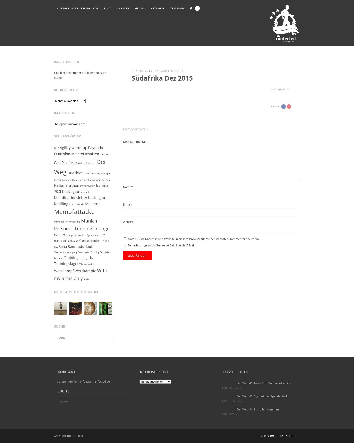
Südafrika (105, 252)
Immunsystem (87, 185)
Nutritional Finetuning (66, 240)
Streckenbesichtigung (65, 252)
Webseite (89, 264)
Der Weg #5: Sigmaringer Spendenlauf (262, 396)
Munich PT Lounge (64, 235)
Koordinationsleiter (70, 197)
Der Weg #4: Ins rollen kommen (258, 409)
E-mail (128, 204)
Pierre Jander (90, 240)
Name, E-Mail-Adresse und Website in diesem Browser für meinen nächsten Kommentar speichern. (193, 239)
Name (128, 187)
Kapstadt (84, 192)
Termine (58, 258)
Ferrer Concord (62, 180)
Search (197, 8)
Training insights (78, 257)
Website (128, 222)
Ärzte (87, 279)
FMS (74, 180)
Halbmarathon (66, 185)
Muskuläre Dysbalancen (87, 235)
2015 (56, 148)
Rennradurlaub (80, 246)
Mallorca (92, 203)
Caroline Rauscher (85, 163)
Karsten (123, 8)
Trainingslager (66, 263)
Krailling (61, 203)
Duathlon (75, 172)
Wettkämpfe (85, 270)
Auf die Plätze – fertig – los (77, 8)
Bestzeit (104, 154)
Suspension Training (88, 252)
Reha (63, 246)
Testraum (177, 8)
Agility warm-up (73, 147)
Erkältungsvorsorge (100, 173)
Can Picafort (64, 162)
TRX (81, 264)
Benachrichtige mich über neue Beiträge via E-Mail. (161, 245)
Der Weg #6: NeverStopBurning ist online (264, 383)
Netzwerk (158, 8)
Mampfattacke (74, 212)
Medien (140, 8)
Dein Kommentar (134, 142)
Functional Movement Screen (93, 180)
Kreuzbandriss (76, 204)
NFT (103, 235)
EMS (86, 173)
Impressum (267, 436)
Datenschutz (288, 436)
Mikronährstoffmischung (67, 221)
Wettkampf (64, 270)
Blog (108, 8)
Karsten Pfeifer (173, 71)
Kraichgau (96, 197)
